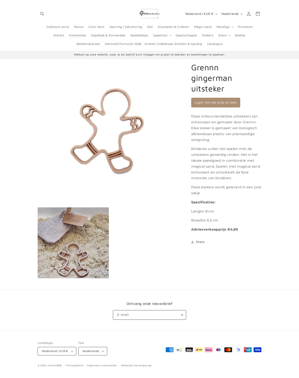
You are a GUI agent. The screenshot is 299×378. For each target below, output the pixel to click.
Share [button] (200, 242)
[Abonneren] (181, 315)
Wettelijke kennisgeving (136, 365)
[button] (42, 13)
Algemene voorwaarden (102, 365)
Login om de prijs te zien (215, 102)
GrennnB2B (55, 365)
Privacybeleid (74, 365)
